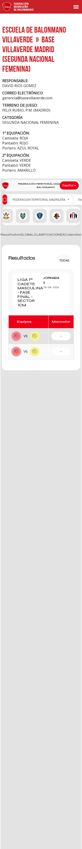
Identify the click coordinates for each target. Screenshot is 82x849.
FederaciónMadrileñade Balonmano (23, 7)
